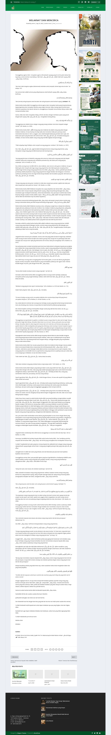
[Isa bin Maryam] (19, 674)
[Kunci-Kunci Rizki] (68, 674)
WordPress (37, 733)
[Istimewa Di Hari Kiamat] (52, 674)
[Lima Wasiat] (43, 722)
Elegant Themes (21, 733)
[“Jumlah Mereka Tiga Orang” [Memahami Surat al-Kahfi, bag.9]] (43, 702)
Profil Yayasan (49, 7)
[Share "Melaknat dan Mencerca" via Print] (41, 649)
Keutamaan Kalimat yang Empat (55, 707)
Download (89, 7)
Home (42, 7)
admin (33, 23)
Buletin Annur (48, 23)
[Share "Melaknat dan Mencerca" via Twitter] (35, 649)
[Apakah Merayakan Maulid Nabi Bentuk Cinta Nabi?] (43, 715)
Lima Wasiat (49, 721)
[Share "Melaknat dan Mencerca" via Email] (38, 649)
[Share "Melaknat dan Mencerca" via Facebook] (32, 649)
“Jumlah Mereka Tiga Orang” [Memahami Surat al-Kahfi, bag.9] (58, 701)
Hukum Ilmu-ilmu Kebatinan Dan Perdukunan (32, 2)
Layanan (72, 7)
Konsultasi (80, 7)
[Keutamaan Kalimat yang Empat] (43, 709)
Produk (65, 7)
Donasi (97, 7)
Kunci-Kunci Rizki (66, 681)
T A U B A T (31, 681)
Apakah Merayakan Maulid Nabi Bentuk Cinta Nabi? (57, 714)
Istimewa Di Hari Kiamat (50, 681)
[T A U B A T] (35, 674)
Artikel (58, 7)
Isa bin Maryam (17, 681)
